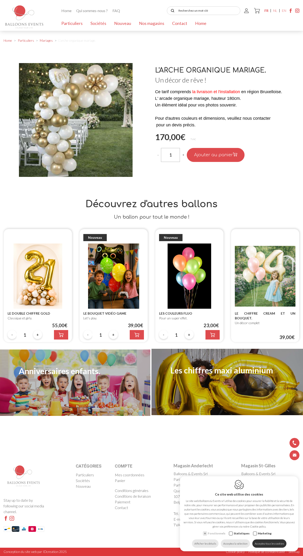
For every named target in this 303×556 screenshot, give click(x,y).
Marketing (265, 533)
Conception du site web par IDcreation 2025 (35, 552)
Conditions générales (131, 490)
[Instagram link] (297, 12)
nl (275, 11)
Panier (120, 480)
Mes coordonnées (129, 475)
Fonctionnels (216, 533)
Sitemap (293, 552)
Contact (179, 23)
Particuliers (72, 23)
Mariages (46, 40)
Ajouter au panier (213, 154)
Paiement (122, 502)
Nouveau (122, 23)
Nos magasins (151, 23)
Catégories (89, 466)
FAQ (116, 10)
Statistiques (242, 533)
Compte (123, 466)
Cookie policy (235, 552)
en (284, 11)
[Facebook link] (291, 12)
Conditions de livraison (133, 496)
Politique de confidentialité (266, 552)
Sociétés (98, 23)
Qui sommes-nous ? (92, 10)
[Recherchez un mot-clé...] (171, 11)
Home (66, 10)
